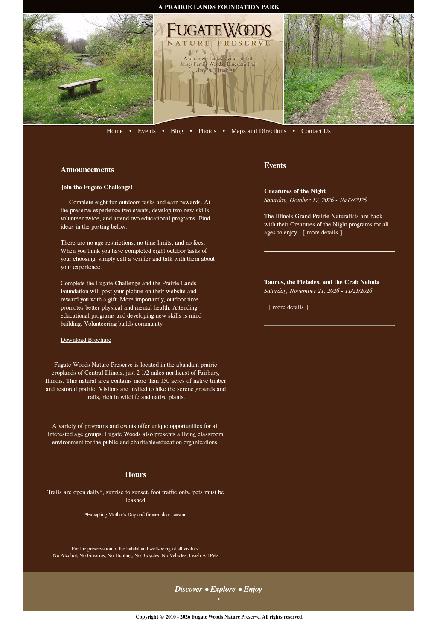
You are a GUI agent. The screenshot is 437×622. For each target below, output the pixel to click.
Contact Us (316, 130)
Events (147, 130)
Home (115, 130)
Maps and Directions (258, 130)
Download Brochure (86, 340)
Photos (207, 130)
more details (322, 232)
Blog (177, 130)
